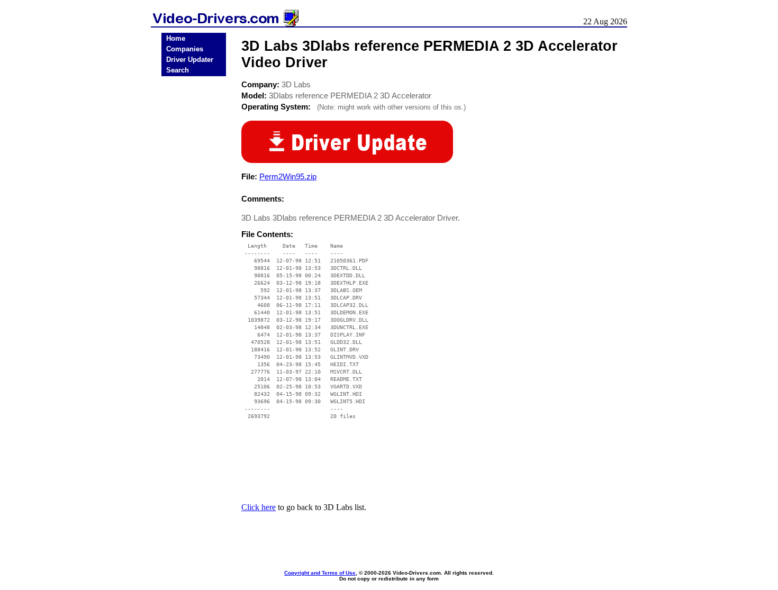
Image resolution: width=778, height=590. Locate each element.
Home (175, 38)
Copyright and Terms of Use (320, 573)
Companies (184, 49)
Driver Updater (189, 59)
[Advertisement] (193, 244)
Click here (258, 507)
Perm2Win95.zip (287, 176)
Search (177, 70)
